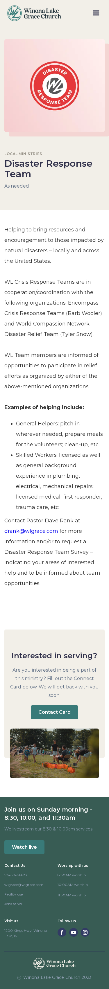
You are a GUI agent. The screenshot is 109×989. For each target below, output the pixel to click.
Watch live (24, 847)
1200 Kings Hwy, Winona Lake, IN (25, 933)
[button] (96, 13)
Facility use (13, 894)
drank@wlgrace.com (31, 531)
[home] (32, 13)
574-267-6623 (15, 875)
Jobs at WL (13, 904)
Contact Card (54, 712)
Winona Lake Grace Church (51, 977)
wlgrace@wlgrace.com (23, 884)
